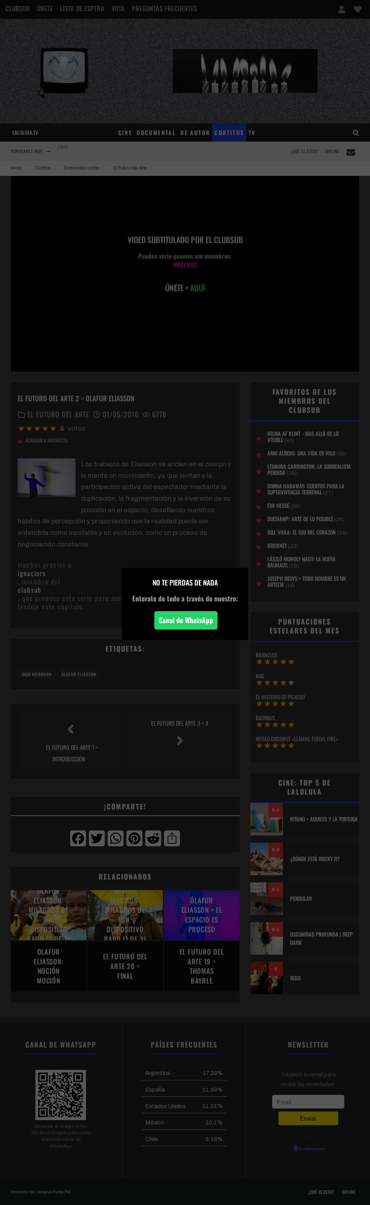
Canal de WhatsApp (186, 620)
